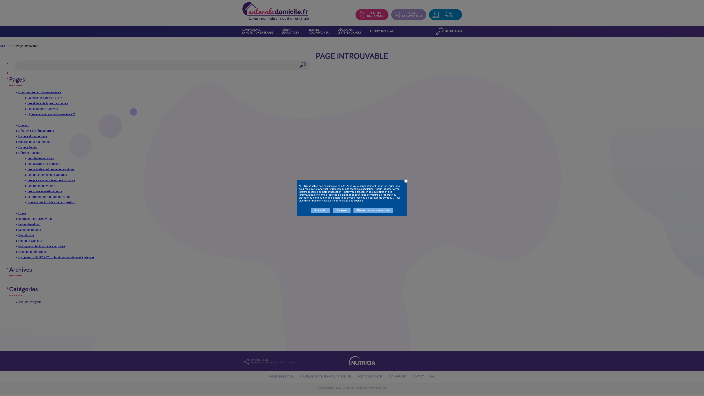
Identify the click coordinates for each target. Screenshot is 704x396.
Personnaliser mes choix (373, 210)
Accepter (320, 210)
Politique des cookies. (351, 200)
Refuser (342, 210)
